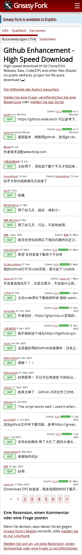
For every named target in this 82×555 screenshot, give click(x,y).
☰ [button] (77, 5)
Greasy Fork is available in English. (30, 19)
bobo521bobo (11, 249)
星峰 (6, 234)
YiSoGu (8, 387)
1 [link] (18, 499)
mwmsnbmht (11, 451)
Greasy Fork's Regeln (20, 531)
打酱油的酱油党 (12, 161)
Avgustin (8, 401)
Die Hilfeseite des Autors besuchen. (31, 89)
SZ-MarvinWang (12, 264)
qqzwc (7, 343)
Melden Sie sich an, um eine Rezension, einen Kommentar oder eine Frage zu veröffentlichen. (41, 546)
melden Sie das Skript (47, 102)
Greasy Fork (30, 5)
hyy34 (7, 114)
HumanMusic (11, 176)
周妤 (6, 466)
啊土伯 (7, 146)
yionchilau (9, 310)
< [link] (11, 499)
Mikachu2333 (11, 372)
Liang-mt (8, 132)
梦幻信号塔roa (11, 205)
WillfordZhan (11, 357)
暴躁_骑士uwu (11, 219)
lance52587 (10, 419)
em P (6, 190)
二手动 (7, 292)
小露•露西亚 (10, 328)
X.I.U (58, 111)
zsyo (6, 437)
